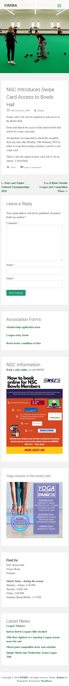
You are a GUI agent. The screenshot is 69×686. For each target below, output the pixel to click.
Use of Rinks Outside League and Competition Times (54, 187)
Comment (12, 223)
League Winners (15, 626)
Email (10, 278)
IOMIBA (10, 5)
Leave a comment (32, 167)
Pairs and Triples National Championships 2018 (15, 187)
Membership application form (23, 327)
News (13, 167)
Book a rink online (16, 369)
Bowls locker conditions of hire (23, 343)
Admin (40, 110)
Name (10, 264)
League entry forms (17, 335)
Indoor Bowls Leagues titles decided (26, 631)
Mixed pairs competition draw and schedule (31, 647)
